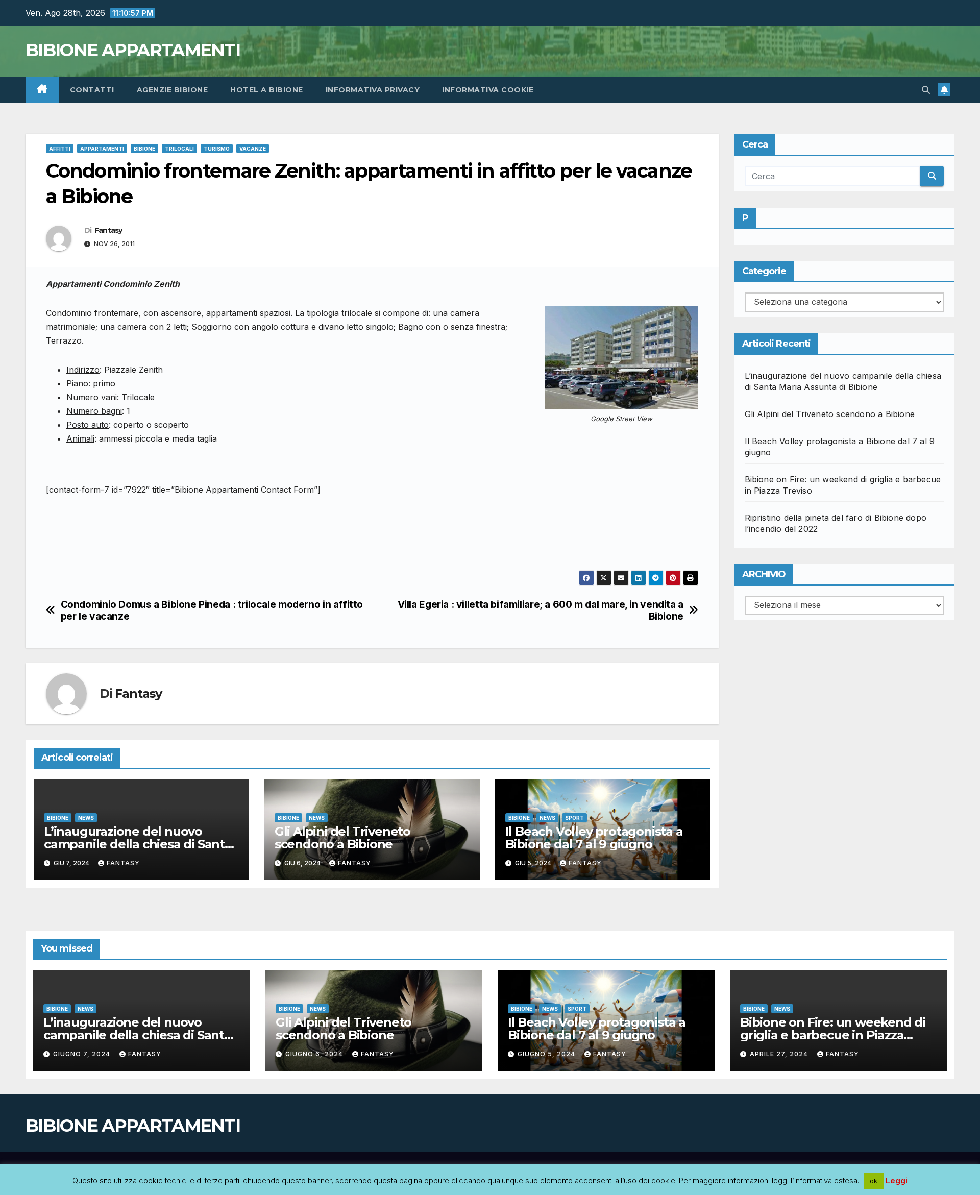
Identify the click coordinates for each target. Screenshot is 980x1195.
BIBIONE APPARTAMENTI (133, 50)
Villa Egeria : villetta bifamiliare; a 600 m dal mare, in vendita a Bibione (540, 610)
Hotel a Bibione (266, 89)
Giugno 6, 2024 (315, 1054)
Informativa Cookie (487, 89)
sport (574, 818)
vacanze (252, 148)
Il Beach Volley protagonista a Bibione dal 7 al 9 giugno (594, 837)
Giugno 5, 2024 (547, 1054)
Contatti (92, 89)
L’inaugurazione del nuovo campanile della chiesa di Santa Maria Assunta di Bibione (138, 844)
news (86, 818)
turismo (217, 148)
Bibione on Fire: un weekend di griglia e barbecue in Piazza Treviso (832, 1035)
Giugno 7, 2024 (82, 1054)
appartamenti (102, 148)
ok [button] (873, 1181)
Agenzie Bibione (172, 89)
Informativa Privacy (373, 89)
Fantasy (108, 230)
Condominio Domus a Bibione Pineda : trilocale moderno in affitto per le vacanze (212, 610)
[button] (926, 90)
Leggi (897, 1180)
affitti (59, 148)
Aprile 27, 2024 (780, 1054)
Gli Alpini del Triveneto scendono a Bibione (342, 837)
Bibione (144, 148)
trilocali (179, 148)
